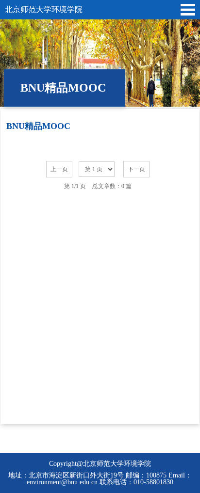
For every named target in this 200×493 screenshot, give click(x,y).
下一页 (136, 169)
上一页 (59, 169)
